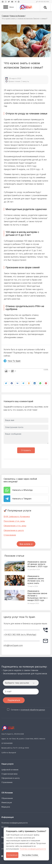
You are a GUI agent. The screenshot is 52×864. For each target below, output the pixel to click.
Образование (7, 798)
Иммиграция (6, 802)
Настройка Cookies (30, 855)
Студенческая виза (9, 774)
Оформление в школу (14, 530)
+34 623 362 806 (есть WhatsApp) (20, 634)
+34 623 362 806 (43, 1)
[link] (40, 383)
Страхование (10, 535)
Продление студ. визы (14, 521)
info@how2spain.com (13, 645)
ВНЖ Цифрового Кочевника (17, 516)
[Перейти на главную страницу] (25, 7)
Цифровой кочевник (9, 770)
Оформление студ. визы (15, 525)
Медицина (5, 807)
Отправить (26, 450)
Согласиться (12, 855)
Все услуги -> (26, 544)
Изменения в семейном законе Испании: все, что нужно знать (35, 579)
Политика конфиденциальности (33, 849)
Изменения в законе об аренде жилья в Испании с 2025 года (37, 564)
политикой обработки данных (33, 710)
